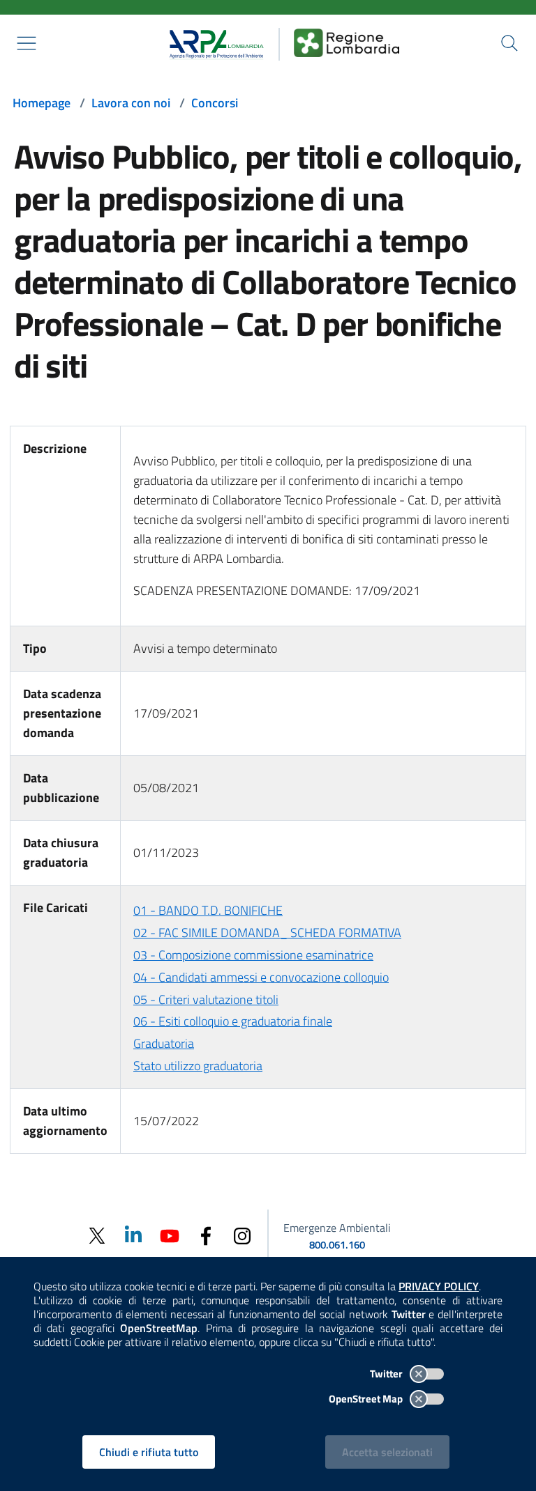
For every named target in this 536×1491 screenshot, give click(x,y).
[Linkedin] (133, 1235)
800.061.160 (337, 1245)
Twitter (387, 1374)
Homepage (41, 102)
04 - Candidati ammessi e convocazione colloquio (261, 977)
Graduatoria (163, 1043)
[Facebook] (206, 1235)
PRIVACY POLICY (439, 1286)
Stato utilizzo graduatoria (197, 1065)
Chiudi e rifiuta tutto (148, 1452)
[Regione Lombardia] (347, 42)
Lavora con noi (130, 102)
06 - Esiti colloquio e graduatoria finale (232, 1021)
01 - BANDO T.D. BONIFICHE (208, 910)
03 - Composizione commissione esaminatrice (253, 954)
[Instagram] (242, 1235)
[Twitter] (97, 1236)
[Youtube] (169, 1235)
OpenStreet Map (367, 1399)
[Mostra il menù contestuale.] (26, 43)
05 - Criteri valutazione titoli (205, 999)
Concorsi (214, 102)
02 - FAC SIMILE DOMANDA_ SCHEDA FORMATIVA (267, 932)
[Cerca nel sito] (509, 43)
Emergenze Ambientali (337, 1227)
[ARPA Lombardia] (212, 42)
